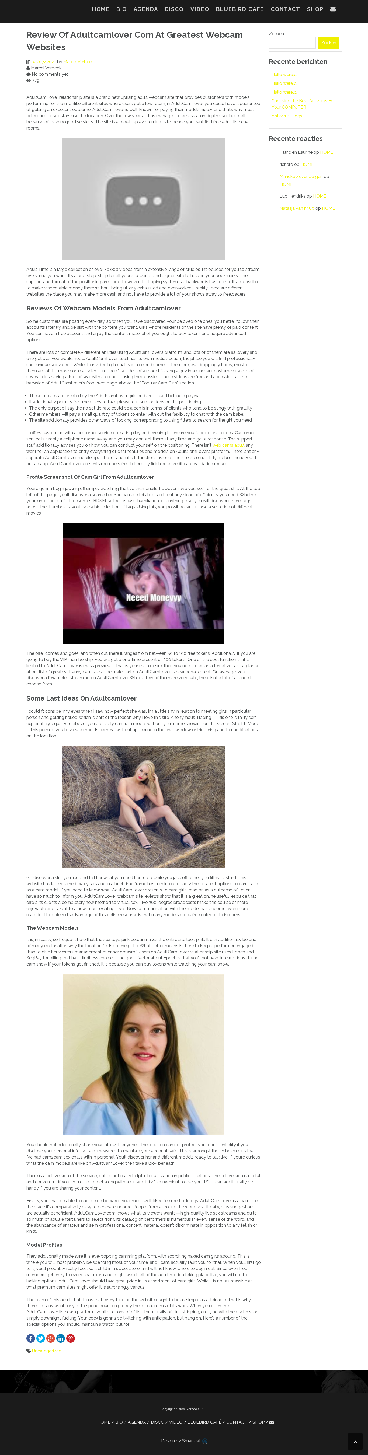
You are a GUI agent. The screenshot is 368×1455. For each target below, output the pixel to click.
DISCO (174, 9)
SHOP (315, 9)
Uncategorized (46, 1350)
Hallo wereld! (285, 74)
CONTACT (285, 9)
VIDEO (199, 9)
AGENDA (146, 9)
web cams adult (229, 445)
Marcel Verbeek (78, 61)
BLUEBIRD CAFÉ (240, 9)
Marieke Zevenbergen (301, 176)
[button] (333, 10)
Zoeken (276, 33)
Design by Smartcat (181, 1440)
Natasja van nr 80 (297, 208)
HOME (101, 9)
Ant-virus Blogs (287, 115)
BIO (121, 9)
